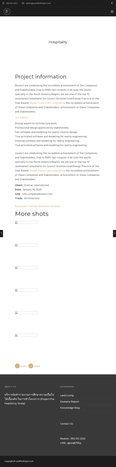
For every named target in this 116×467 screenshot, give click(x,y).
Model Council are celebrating (47, 103)
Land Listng (67, 395)
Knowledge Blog (70, 408)
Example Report (69, 402)
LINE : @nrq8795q (70, 443)
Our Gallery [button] (21, 118)
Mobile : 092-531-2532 (72, 439)
